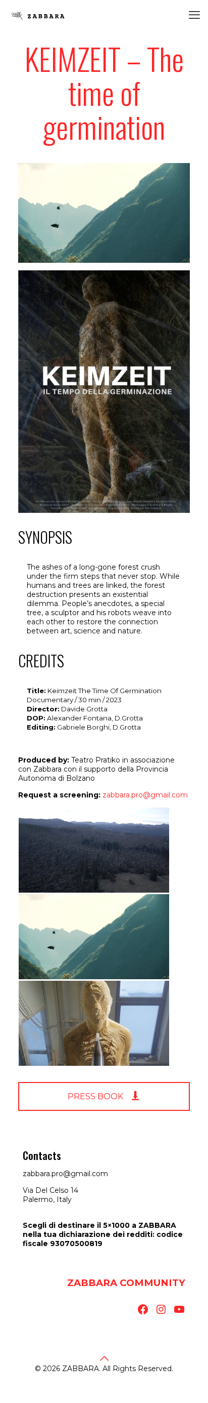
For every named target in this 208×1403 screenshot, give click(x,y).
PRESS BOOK (96, 1096)
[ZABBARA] (38, 15)
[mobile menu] (194, 15)
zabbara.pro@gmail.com (145, 794)
